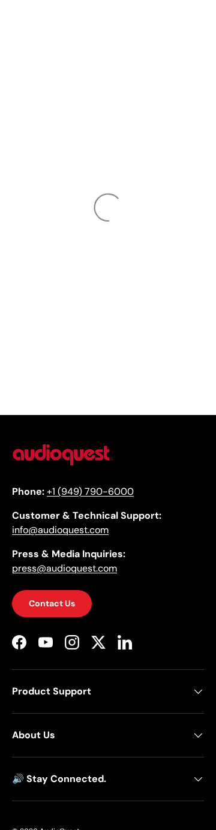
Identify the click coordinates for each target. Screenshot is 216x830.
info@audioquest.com (60, 530)
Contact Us (52, 603)
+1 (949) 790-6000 (90, 491)
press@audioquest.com (64, 568)
